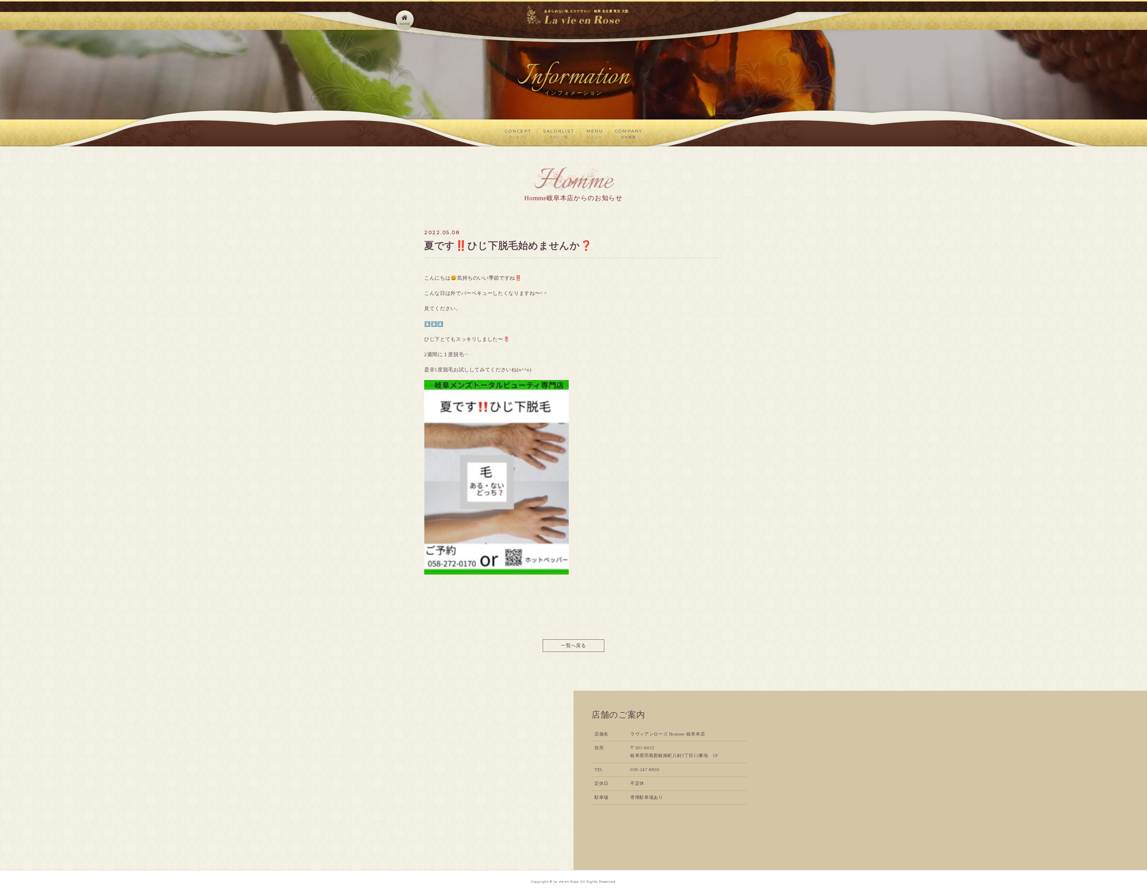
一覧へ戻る (573, 645)
